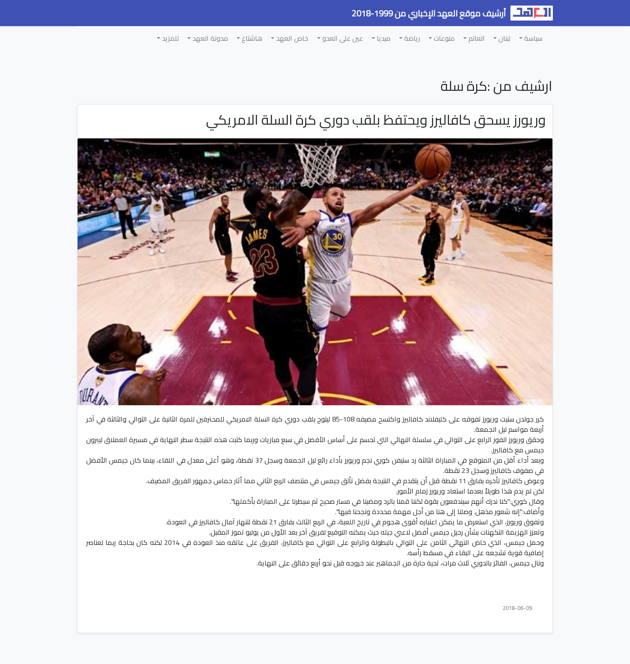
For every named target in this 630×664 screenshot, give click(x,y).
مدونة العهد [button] (209, 38)
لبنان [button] (503, 38)
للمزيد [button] (169, 38)
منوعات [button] (443, 38)
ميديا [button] (382, 38)
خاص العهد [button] (291, 38)
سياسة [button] (532, 38)
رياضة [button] (411, 38)
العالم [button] (476, 38)
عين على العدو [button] (342, 38)
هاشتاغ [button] (251, 38)
